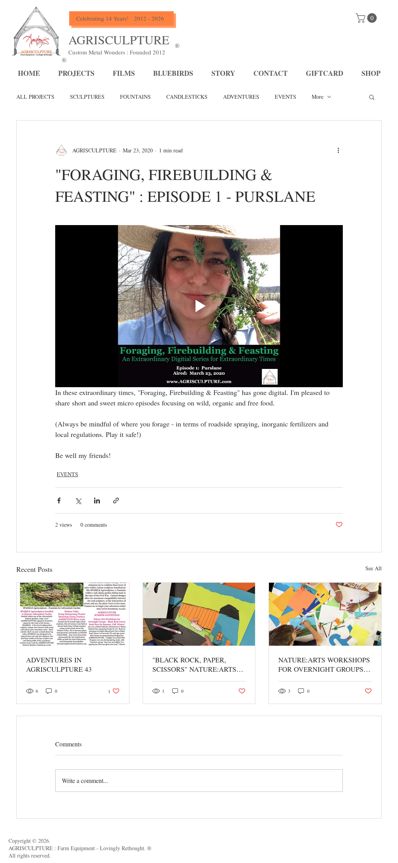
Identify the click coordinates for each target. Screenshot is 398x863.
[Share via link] (116, 500)
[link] (367, 18)
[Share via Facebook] (59, 500)
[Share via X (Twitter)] (78, 500)
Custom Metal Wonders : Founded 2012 (116, 52)
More (317, 96)
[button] (371, 97)
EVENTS (285, 96)
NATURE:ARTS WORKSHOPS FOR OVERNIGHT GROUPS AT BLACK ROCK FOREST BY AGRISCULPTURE (324, 664)
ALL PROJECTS (35, 96)
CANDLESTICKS (187, 96)
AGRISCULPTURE (118, 39)
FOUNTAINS (135, 96)
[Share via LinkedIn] (97, 500)
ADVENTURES (241, 96)
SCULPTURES (87, 96)
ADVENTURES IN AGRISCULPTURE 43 (59, 664)
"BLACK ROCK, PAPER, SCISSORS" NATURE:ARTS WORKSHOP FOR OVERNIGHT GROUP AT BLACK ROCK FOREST (194, 664)
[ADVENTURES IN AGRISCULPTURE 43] (73, 614)
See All (373, 568)
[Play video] (199, 306)
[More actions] (338, 150)
